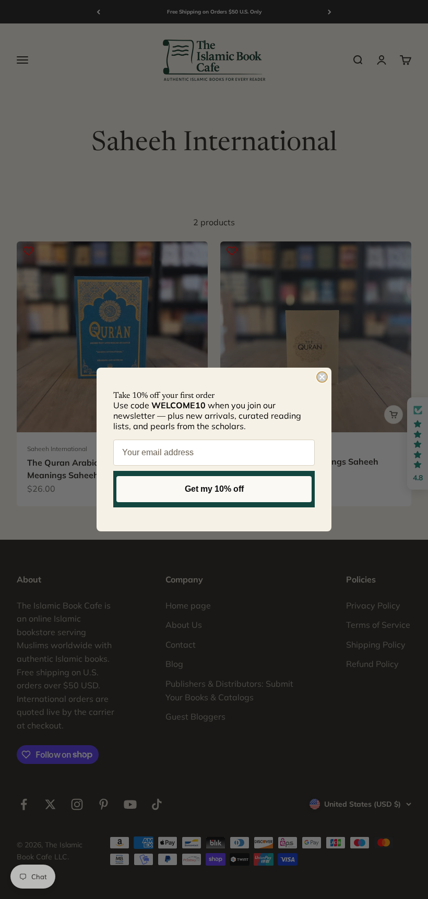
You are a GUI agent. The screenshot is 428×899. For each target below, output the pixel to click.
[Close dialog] (322, 377)
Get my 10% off (214, 488)
